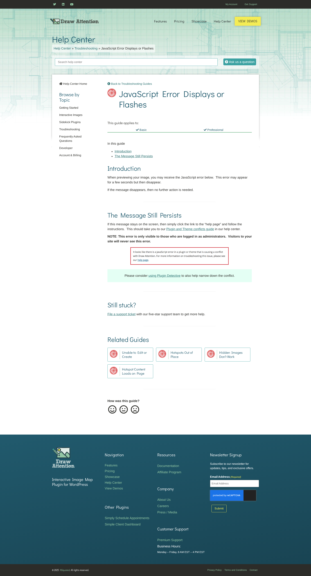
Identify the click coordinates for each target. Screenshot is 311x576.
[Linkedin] (63, 4)
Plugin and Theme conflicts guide (190, 229)
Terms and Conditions (235, 570)
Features (160, 21)
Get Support (251, 4)
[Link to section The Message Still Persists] (104, 215)
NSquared (65, 570)
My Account (231, 4)
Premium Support (169, 540)
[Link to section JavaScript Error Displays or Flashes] (152, 106)
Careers (163, 506)
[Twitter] (54, 4)
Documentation (168, 466)
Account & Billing (70, 155)
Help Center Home (74, 83)
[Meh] (123, 409)
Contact (254, 570)
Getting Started (68, 107)
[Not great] (135, 409)
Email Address (225, 476)
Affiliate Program (169, 472)
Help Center (222, 21)
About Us (164, 500)
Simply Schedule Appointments (127, 518)
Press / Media (167, 512)
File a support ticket (121, 314)
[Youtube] (71, 4)
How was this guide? (123, 401)
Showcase (199, 21)
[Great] (112, 409)
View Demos (247, 21)
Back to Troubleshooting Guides (131, 83)
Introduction (123, 151)
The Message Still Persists (134, 156)
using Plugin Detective (164, 275)
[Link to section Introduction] (104, 168)
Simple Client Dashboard (123, 524)
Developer (66, 148)
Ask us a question (241, 62)
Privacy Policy (214, 570)
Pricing (179, 21)
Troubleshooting (86, 48)
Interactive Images (70, 114)
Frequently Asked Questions (70, 138)
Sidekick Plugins (70, 122)
